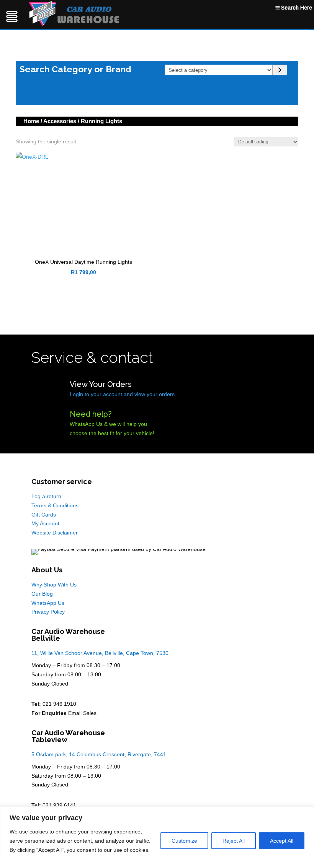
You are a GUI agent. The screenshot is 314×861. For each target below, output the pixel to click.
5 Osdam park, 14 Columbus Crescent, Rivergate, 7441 (98, 754)
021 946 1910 (59, 704)
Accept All (281, 841)
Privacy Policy (48, 612)
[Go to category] (280, 70)
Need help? (91, 414)
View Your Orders (101, 384)
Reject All (233, 841)
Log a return (46, 496)
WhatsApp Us (47, 603)
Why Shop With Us (54, 585)
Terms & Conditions (54, 505)
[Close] (306, 812)
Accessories (59, 121)
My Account (45, 523)
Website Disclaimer (54, 533)
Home (31, 121)
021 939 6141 (59, 805)
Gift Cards (43, 515)
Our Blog (42, 594)
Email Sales (82, 713)
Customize (184, 841)
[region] (157, 833)
